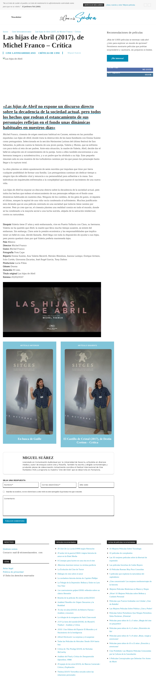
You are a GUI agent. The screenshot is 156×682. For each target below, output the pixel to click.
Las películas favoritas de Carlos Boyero (126, 565)
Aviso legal (8, 568)
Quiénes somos (10, 549)
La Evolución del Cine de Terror (71, 569)
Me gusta (146, 69)
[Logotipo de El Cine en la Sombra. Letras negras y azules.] (78, 17)
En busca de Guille (29, 438)
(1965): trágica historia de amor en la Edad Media (77, 555)
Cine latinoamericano (21, 31)
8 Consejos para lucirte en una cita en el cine (76, 560)
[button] (150, 17)
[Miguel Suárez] (14, 463)
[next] (149, 4)
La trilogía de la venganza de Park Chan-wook (77, 617)
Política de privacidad (13, 572)
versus (77, 565)
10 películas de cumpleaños (120, 553)
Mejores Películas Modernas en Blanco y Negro (129, 589)
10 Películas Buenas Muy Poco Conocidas (126, 569)
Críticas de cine (49, 53)
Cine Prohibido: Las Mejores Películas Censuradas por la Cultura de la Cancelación (130, 652)
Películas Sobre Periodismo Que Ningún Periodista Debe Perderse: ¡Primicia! (130, 615)
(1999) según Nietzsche (76, 548)
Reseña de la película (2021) (76, 597)
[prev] (145, 4)
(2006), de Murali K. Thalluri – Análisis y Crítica (76, 623)
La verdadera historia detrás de (78, 578)
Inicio (5, 31)
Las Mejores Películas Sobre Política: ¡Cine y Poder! (130, 608)
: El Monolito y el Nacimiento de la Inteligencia (77, 631)
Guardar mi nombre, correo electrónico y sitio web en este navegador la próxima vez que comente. (44, 492)
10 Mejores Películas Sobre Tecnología (125, 548)
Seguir (148, 75)
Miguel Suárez (74, 53)
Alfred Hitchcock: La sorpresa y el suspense (76, 637)
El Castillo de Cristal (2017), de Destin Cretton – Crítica (87, 440)
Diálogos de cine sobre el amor (70, 573)
